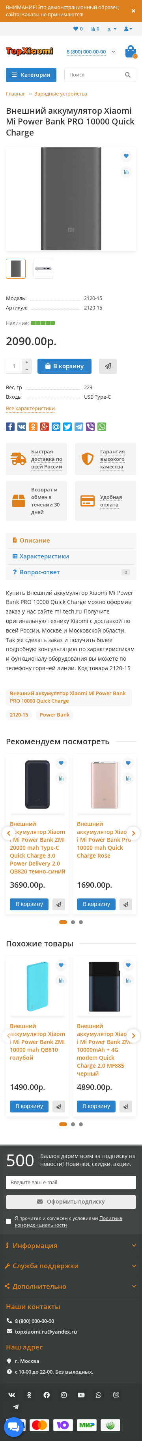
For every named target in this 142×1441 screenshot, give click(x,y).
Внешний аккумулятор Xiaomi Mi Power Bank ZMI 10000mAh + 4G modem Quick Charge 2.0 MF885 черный (104, 1049)
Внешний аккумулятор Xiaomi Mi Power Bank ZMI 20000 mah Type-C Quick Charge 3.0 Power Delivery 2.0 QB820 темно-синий (37, 847)
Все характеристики (30, 408)
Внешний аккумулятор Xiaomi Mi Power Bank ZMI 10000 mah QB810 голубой (37, 1041)
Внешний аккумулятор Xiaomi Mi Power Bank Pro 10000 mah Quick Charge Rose (104, 839)
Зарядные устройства (60, 93)
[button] (63, 922)
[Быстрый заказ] (108, 366)
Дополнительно (39, 1286)
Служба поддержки (46, 1265)
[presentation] (8, 833)
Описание (35, 540)
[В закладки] (126, 156)
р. (109, 28)
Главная (16, 93)
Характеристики (44, 556)
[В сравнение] (126, 172)
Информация (35, 1245)
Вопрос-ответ (73, 572)
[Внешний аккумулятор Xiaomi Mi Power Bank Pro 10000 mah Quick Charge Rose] (104, 784)
